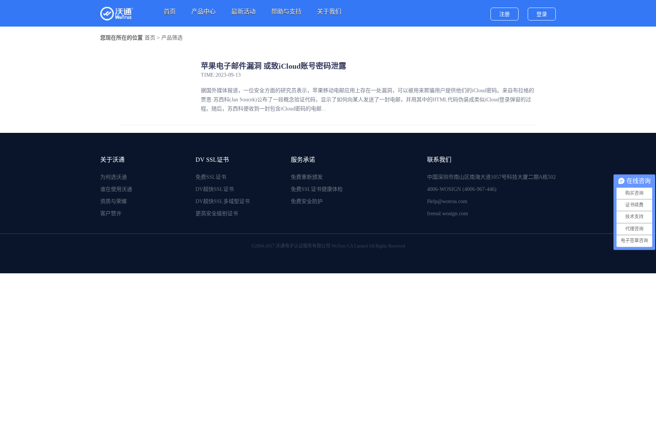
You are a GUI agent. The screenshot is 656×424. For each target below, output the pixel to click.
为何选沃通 (113, 177)
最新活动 (243, 11)
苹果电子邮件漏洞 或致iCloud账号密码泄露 (273, 66)
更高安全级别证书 (217, 213)
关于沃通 (112, 159)
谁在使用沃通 (116, 189)
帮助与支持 (286, 11)
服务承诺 (303, 159)
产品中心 (203, 11)
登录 (541, 14)
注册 (504, 14)
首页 (170, 11)
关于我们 (329, 11)
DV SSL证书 (212, 159)
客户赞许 (110, 213)
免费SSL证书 (211, 177)
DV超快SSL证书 (215, 189)
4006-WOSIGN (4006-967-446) (462, 189)
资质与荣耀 (113, 201)
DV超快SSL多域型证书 (223, 201)
